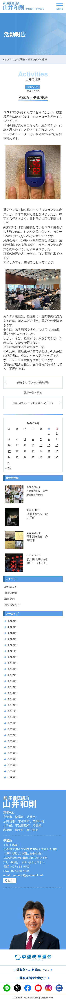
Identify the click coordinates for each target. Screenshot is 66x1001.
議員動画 (9, 598)
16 (56, 445)
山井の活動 (10, 592)
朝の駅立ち (10, 586)
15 (48, 445)
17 (9, 451)
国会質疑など (12, 604)
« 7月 (8, 468)
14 (40, 445)
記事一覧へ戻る (33, 392)
